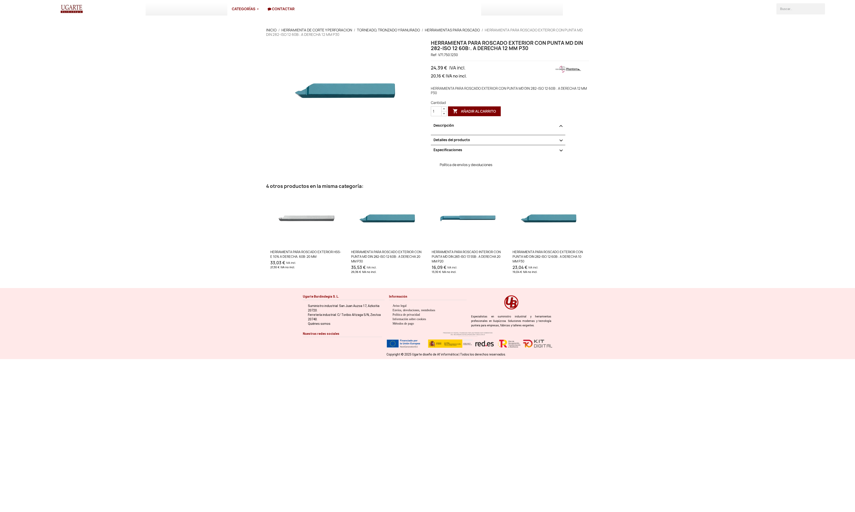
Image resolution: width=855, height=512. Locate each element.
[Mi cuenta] (843, 9)
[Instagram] (305, 342)
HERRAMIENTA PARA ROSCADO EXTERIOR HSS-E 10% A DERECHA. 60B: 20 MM (305, 254)
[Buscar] (819, 8)
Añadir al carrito (474, 111)
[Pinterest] (333, 342)
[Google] (347, 342)
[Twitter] (326, 342)
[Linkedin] (340, 342)
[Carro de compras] (832, 9)
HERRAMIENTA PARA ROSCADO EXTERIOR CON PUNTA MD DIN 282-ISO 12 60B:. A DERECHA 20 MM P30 (386, 256)
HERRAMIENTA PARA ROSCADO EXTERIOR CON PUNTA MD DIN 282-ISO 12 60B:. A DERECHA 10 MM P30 (548, 256)
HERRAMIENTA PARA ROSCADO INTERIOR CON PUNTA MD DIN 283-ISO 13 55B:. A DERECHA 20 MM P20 (466, 256)
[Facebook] (312, 342)
